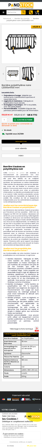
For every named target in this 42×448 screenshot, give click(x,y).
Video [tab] (21, 156)
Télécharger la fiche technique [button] (21, 329)
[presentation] (3, 73)
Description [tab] (21, 141)
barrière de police (16, 173)
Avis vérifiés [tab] (21, 148)
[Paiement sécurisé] (21, 399)
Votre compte (9, 409)
